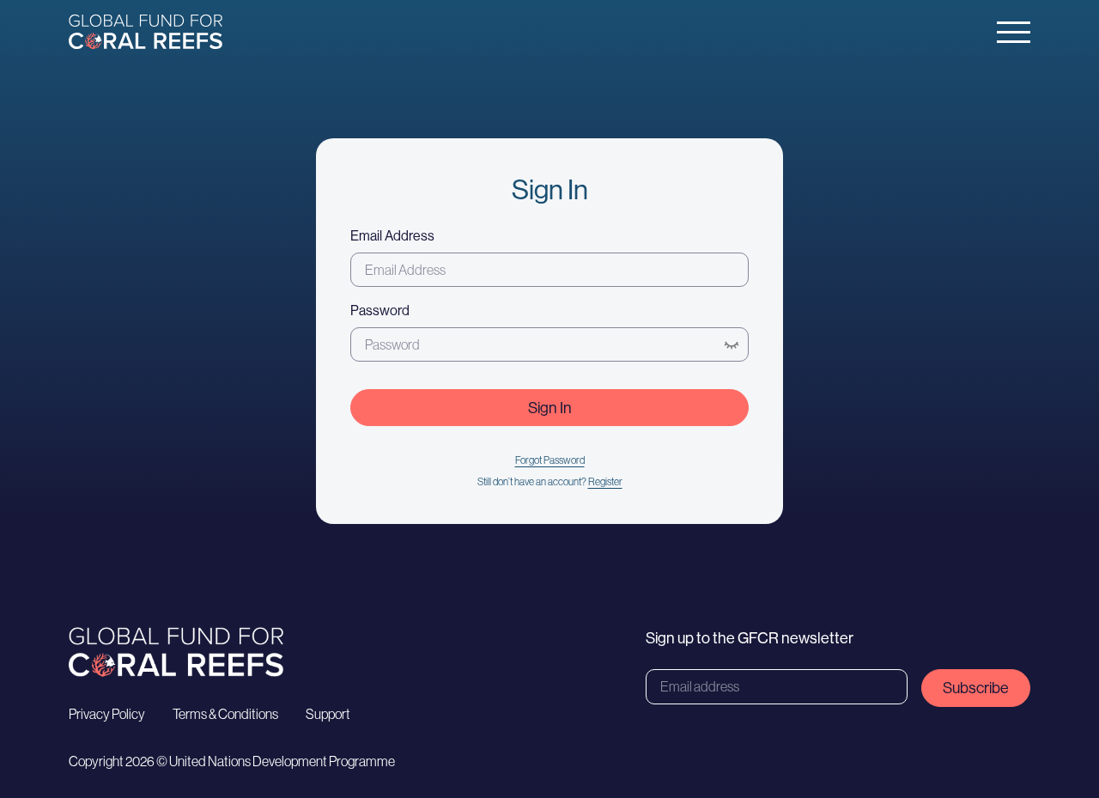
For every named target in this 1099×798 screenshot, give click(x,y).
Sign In (550, 407)
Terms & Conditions (225, 713)
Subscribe (976, 687)
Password (380, 310)
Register (605, 481)
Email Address (392, 235)
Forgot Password (550, 460)
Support (328, 713)
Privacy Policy (107, 713)
